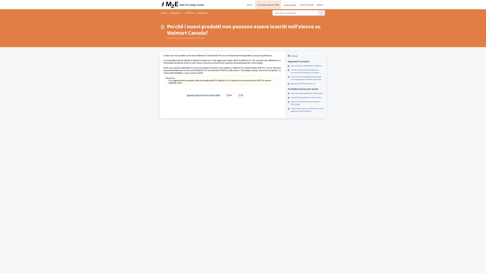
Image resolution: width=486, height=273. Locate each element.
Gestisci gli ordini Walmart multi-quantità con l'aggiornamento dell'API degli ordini (306, 78)
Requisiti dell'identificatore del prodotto (306, 97)
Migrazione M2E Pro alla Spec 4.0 (303, 83)
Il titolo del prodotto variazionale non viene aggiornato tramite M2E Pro (307, 109)
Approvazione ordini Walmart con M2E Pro (306, 66)
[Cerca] (321, 13)
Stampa (294, 56)
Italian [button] (319, 5)
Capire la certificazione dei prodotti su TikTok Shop (305, 102)
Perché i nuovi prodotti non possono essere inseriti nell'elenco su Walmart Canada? (305, 71)
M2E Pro (189, 12)
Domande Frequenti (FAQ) (268, 5)
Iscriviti (310, 5)
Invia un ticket (290, 5)
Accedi (302, 5)
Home (249, 5)
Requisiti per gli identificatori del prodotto (307, 93)
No (230, 95)
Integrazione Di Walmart (207, 12)
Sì (242, 95)
